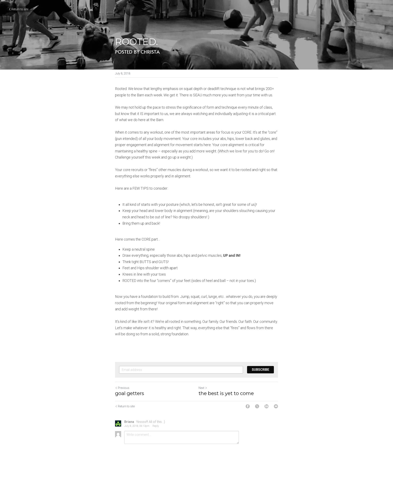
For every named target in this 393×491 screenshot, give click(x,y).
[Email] (276, 406)
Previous (123, 388)
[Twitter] (257, 406)
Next (201, 388)
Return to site (19, 9)
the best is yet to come (226, 393)
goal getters (129, 393)
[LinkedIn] (266, 406)
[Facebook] (248, 406)
